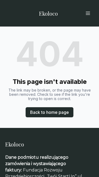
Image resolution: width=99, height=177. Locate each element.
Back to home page (49, 112)
